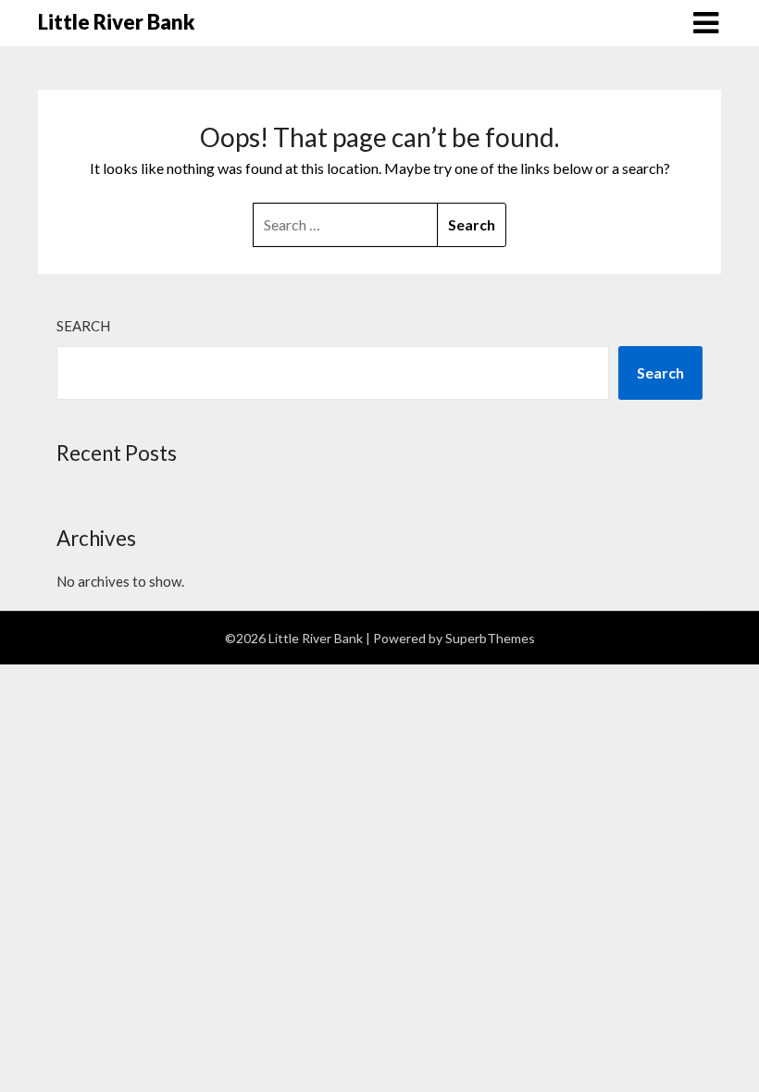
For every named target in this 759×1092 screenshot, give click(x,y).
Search (83, 325)
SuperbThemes (490, 638)
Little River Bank (116, 21)
